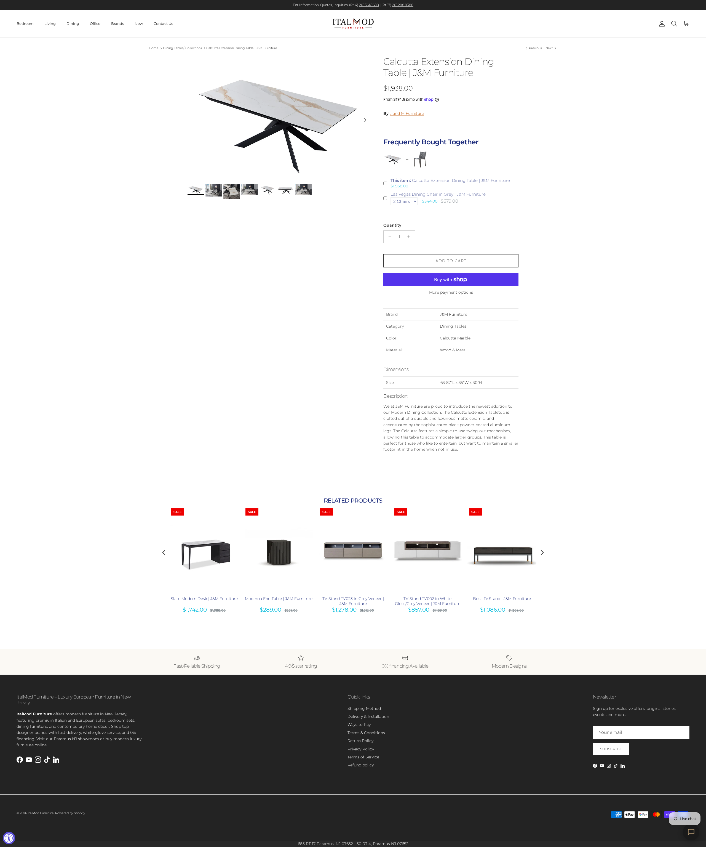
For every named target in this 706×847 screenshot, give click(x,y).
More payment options (451, 292)
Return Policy (360, 740)
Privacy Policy (360, 749)
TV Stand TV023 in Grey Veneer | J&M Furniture (353, 601)
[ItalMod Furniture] (353, 23)
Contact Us (163, 23)
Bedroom (25, 23)
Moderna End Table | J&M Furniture (278, 598)
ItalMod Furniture (41, 813)
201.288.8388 (402, 5)
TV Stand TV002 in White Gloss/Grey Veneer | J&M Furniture (427, 601)
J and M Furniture (407, 113)
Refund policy (360, 765)
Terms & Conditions (366, 732)
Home (154, 48)
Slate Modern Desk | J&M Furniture (204, 598)
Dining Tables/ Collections (182, 48)
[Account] (660, 23)
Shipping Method (364, 708)
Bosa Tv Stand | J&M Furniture (502, 598)
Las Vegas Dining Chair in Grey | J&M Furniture (438, 194)
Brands (117, 23)
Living (50, 23)
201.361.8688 (369, 5)
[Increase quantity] (410, 237)
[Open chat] (691, 832)
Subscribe (611, 749)
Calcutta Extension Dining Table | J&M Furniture (241, 48)
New (139, 23)
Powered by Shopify (70, 813)
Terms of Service (363, 757)
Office (95, 23)
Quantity (392, 225)
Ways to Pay (359, 724)
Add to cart (450, 260)
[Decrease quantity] (388, 237)
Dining (72, 23)
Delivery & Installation (368, 716)
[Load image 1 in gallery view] (279, 117)
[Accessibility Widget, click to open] (9, 838)
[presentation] (164, 552)
